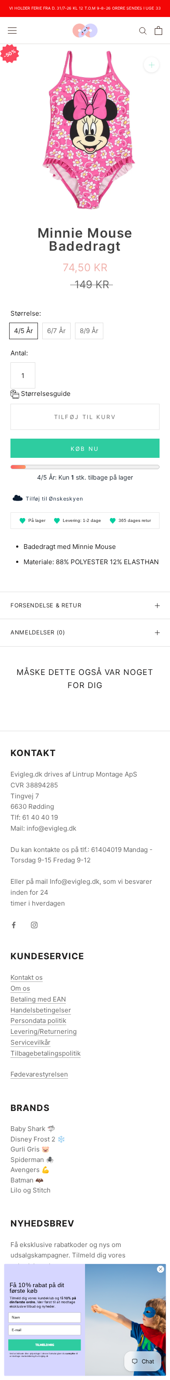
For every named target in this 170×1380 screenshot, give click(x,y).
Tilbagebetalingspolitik (45, 1053)
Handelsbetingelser (40, 1010)
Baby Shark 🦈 (32, 1128)
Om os (20, 988)
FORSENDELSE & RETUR (45, 605)
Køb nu (85, 448)
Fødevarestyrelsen (39, 1074)
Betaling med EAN (38, 999)
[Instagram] (34, 925)
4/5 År (23, 331)
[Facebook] (13, 925)
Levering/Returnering (43, 1031)
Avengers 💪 (30, 1169)
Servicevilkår (30, 1042)
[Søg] (143, 30)
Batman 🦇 (27, 1180)
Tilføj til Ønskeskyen (54, 498)
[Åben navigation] (12, 30)
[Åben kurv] (158, 30)
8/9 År (89, 331)
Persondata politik (38, 1020)
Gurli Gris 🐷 (30, 1149)
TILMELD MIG (44, 1345)
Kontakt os (26, 977)
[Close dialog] (160, 1269)
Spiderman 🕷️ (32, 1159)
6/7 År (56, 331)
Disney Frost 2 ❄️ (37, 1139)
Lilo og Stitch (30, 1190)
